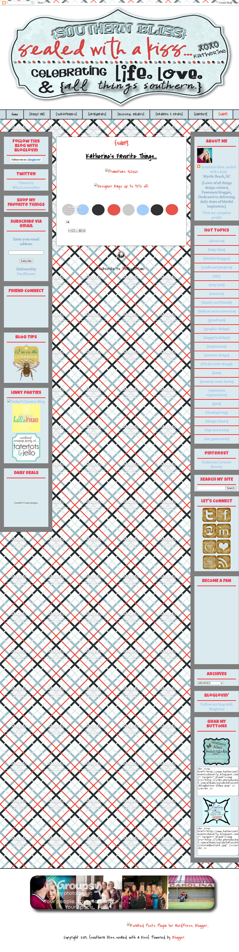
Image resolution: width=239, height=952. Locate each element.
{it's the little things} (216, 364)
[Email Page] (66, 222)
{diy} (216, 276)
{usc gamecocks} (217, 439)
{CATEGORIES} (97, 114)
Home (15, 114)
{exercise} (216, 293)
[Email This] (70, 230)
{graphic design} (217, 329)
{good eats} (217, 320)
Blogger (178, 937)
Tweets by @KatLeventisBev (26, 185)
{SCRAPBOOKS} (66, 114)
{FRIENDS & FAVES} (169, 114)
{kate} (216, 373)
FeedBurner (26, 274)
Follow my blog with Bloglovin (217, 706)
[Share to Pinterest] (84, 230)
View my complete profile (216, 215)
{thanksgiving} (216, 412)
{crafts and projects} (216, 267)
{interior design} (217, 355)
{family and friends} (216, 302)
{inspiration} (217, 346)
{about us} (217, 241)
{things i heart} (217, 421)
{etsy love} (216, 285)
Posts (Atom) (133, 269)
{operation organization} (216, 392)
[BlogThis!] (73, 230)
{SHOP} (222, 114)
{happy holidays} (216, 337)
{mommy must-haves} (216, 381)
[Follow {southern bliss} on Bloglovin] (26, 161)
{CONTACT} (200, 114)
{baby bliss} (217, 249)
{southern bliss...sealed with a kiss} (218, 169)
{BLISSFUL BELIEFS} (130, 114)
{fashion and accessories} (216, 311)
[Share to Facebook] (80, 230)
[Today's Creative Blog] (26, 401)
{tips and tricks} (216, 430)
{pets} (216, 403)
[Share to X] (77, 230)
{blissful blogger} (216, 258)
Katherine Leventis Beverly (216, 464)
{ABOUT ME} (37, 114)
